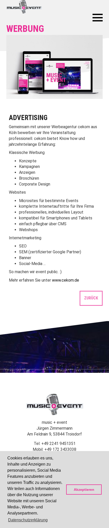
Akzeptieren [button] (84, 489)
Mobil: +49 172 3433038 (54, 449)
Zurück (91, 298)
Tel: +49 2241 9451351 (55, 443)
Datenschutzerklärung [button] (28, 520)
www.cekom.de (65, 280)
